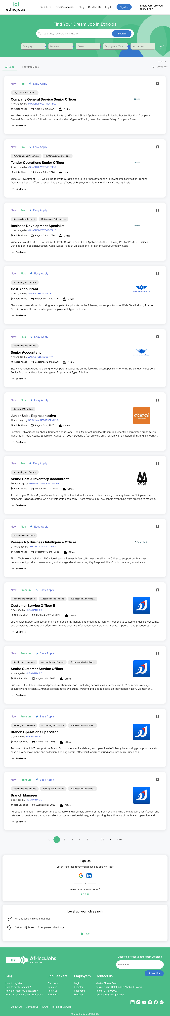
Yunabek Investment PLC (42, 103)
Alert (87, 933)
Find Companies (65, 7)
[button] (158, 67)
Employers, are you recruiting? (151, 7)
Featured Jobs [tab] (30, 66)
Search (122, 33)
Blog (81, 7)
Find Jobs (45, 7)
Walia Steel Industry (40, 293)
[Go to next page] (110, 839)
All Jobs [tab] (9, 66)
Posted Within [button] (140, 46)
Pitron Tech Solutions (42, 546)
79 (102, 839)
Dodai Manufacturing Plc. (43, 420)
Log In (108, 7)
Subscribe (154, 973)
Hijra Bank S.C (34, 610)
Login (85, 894)
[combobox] (84, 33)
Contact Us (94, 7)
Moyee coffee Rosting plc (44, 483)
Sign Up (124, 7)
